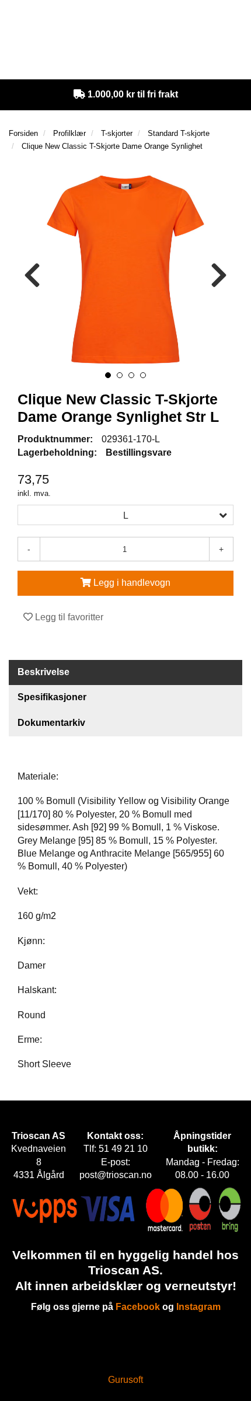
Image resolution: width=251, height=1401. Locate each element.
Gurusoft (125, 1380)
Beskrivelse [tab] (43, 672)
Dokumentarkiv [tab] (51, 723)
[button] (108, 375)
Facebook (138, 1307)
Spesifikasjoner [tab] (52, 697)
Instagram (198, 1307)
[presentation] (32, 275)
